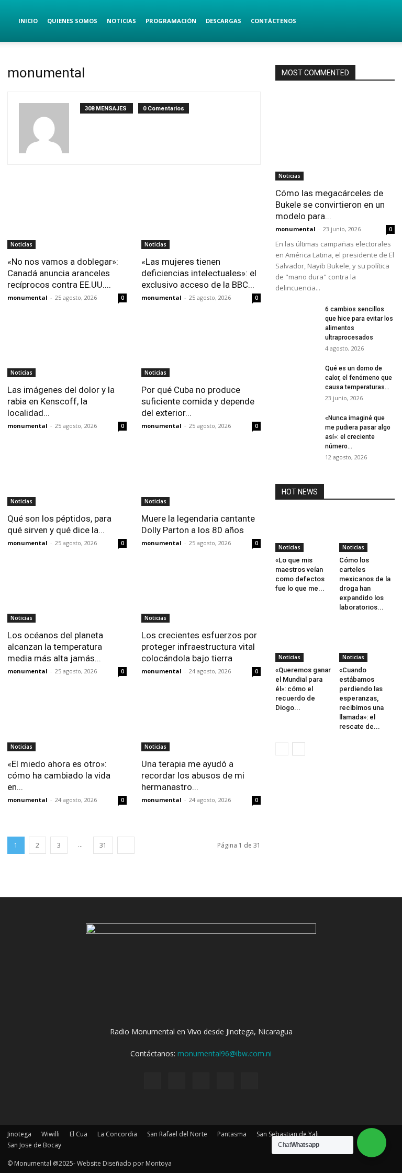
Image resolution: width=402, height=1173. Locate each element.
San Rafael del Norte (177, 1134)
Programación (171, 21)
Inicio (28, 21)
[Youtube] (249, 1081)
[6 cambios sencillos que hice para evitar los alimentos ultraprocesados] (296, 319)
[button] (382, 21)
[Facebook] (152, 1081)
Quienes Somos (72, 21)
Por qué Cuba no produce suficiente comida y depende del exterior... (197, 401)
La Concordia (117, 1134)
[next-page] (126, 845)
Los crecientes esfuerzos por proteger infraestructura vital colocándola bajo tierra (199, 646)
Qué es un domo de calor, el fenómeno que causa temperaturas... (358, 378)
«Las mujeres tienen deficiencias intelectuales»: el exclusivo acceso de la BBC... (198, 273)
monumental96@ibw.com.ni (224, 1053)
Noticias (121, 21)
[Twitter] (177, 1081)
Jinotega (19, 1134)
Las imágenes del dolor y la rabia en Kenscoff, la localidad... (61, 401)
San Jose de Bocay (34, 1145)
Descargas (223, 21)
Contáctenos (273, 21)
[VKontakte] (225, 1081)
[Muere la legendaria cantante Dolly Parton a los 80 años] (201, 476)
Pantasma (232, 1134)
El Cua (78, 1134)
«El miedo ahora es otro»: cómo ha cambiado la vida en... (58, 775)
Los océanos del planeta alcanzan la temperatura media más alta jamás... (55, 646)
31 (103, 845)
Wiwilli (50, 1134)
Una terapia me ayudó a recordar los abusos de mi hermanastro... (192, 775)
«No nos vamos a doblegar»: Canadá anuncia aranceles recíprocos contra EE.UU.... (62, 273)
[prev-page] (281, 748)
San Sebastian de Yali (287, 1134)
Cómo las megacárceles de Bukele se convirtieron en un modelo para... (330, 204)
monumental (27, 297)
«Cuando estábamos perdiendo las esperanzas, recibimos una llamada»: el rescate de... (361, 698)
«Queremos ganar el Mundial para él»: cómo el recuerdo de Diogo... (303, 689)
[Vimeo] (201, 1081)
